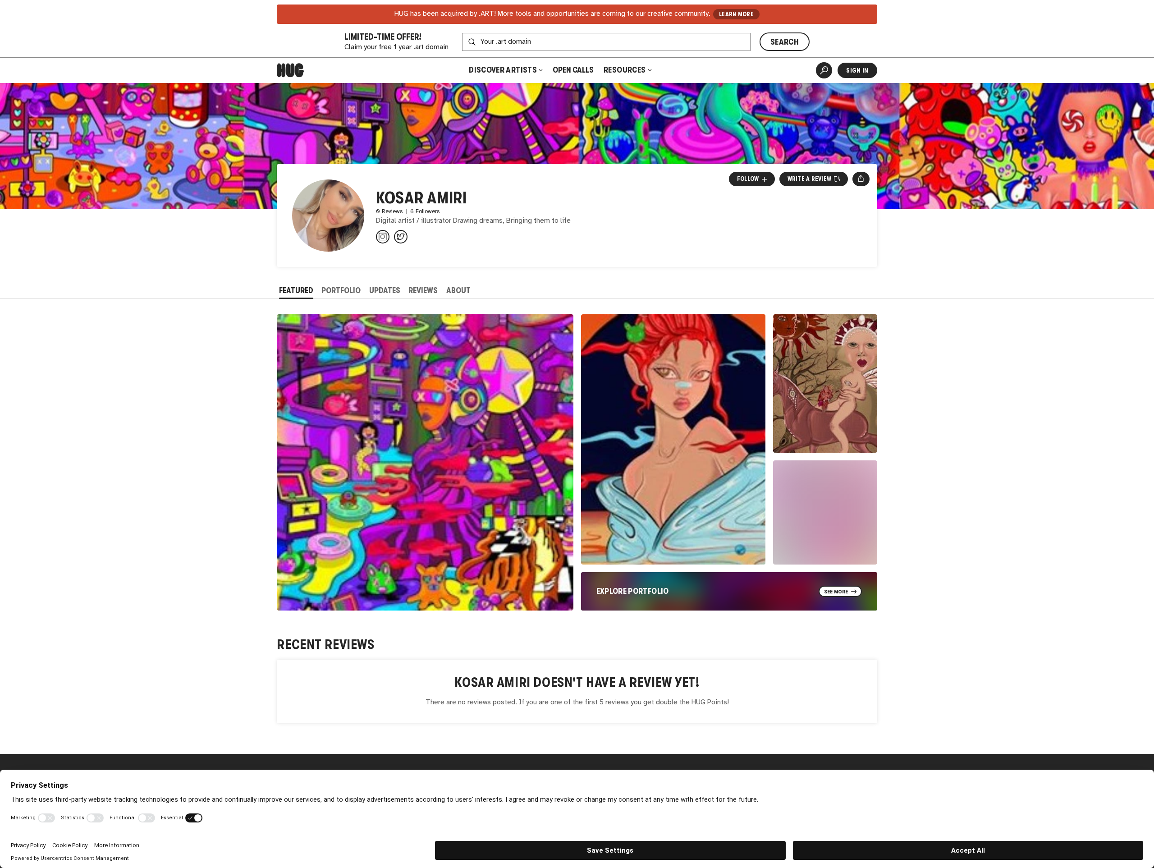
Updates (384, 290)
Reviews (423, 290)
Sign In (857, 70)
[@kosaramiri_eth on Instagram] (382, 236)
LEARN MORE (736, 14)
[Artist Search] (824, 70)
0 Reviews (389, 212)
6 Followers (425, 212)
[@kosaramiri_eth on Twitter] (401, 236)
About (458, 290)
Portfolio (341, 290)
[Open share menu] (860, 179)
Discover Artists (503, 69)
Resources (625, 69)
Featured (296, 290)
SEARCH (784, 41)
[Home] (290, 70)
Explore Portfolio (632, 591)
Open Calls (573, 69)
